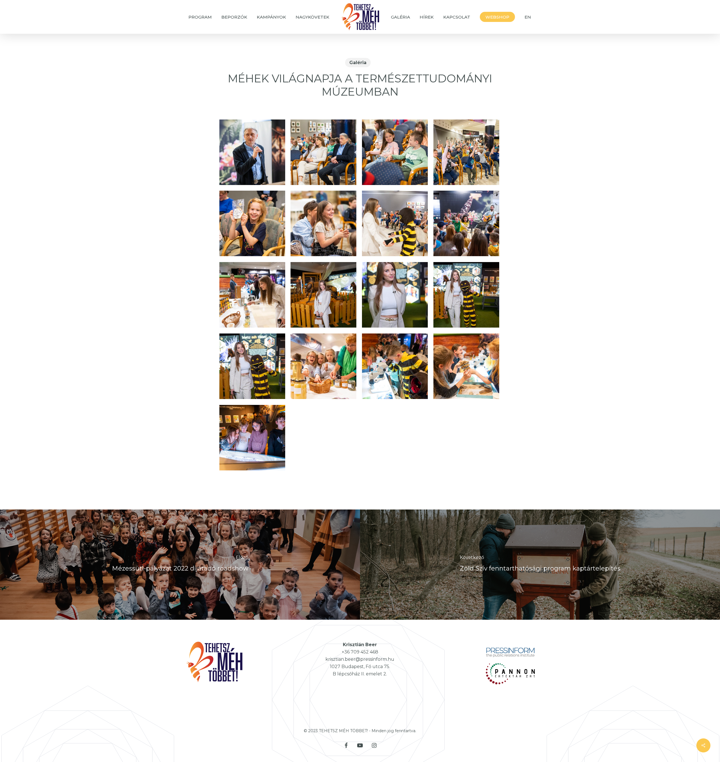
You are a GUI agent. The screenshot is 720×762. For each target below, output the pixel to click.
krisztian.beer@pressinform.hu (359, 659)
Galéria (357, 62)
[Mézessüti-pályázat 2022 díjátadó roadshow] (180, 564)
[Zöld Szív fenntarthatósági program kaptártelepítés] (540, 564)
